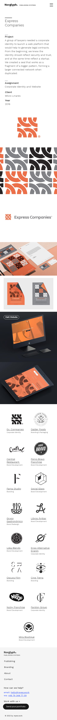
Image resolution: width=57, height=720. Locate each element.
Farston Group (39, 607)
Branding (9, 667)
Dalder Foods (38, 429)
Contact (8, 679)
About (7, 673)
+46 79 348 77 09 (17, 695)
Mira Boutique (27, 637)
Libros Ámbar (38, 518)
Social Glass (37, 488)
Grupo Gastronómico (15, 520)
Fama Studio (14, 488)
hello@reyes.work (20, 692)
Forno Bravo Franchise (37, 460)
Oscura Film (13, 577)
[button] (51, 5)
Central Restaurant (13, 460)
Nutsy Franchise (16, 607)
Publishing (9, 661)
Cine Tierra (37, 577)
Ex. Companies (15, 429)
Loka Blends (13, 548)
